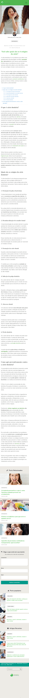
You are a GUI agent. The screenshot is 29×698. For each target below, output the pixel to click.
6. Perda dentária (9, 99)
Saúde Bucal (10, 652)
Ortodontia (14, 41)
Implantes (10, 596)
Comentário (4, 557)
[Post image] (14, 479)
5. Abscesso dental (9, 98)
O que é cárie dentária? (8, 88)
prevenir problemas (18, 79)
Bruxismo (10, 616)
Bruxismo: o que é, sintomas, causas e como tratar (16, 620)
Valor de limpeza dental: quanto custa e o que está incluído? (17, 610)
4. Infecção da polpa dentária (11, 96)
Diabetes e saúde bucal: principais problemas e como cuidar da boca (16, 655)
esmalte (11, 124)
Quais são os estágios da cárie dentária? (12, 90)
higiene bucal (4, 156)
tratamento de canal (18, 146)
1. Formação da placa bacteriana (12, 91)
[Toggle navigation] (26, 2)
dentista (17, 443)
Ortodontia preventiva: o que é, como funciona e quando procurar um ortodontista (13, 492)
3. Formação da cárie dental (11, 95)
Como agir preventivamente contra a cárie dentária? (13, 102)
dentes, (19, 117)
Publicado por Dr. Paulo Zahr (14, 37)
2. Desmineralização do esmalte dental (14, 93)
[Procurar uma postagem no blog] (20, 669)
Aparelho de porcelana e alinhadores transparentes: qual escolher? (12, 542)
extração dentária (16, 343)
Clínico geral (11, 606)
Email (2, 575)
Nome (2, 568)
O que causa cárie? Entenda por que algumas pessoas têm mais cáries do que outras (16, 644)
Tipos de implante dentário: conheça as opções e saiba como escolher (17, 599)
